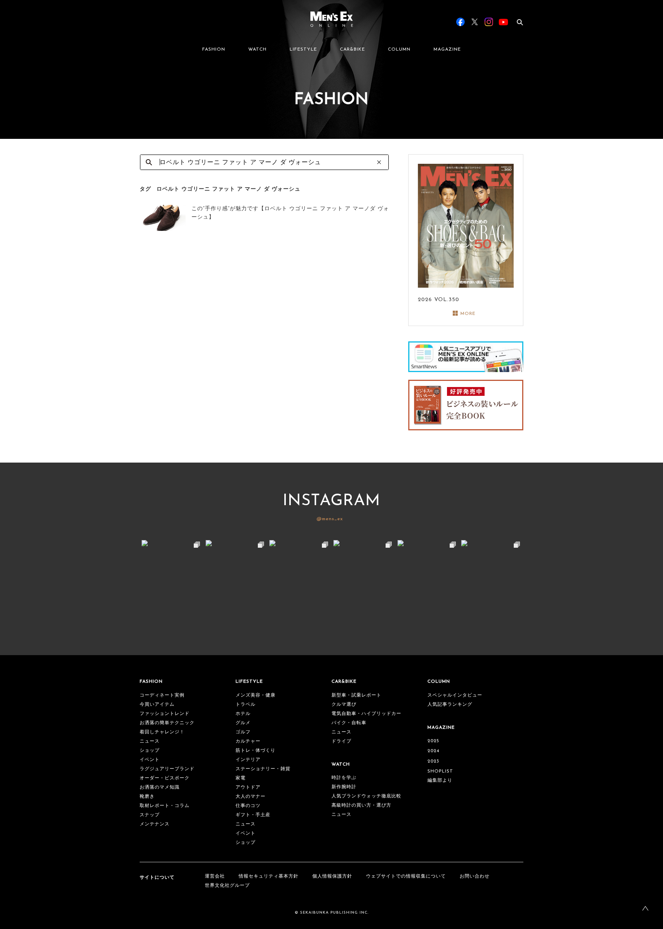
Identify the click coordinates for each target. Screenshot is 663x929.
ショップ (150, 750)
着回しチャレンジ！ (162, 732)
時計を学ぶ (344, 778)
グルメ (243, 723)
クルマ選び (344, 704)
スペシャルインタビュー (454, 695)
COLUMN (399, 49)
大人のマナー (251, 796)
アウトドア (248, 787)
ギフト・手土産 (253, 815)
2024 (433, 751)
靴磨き (147, 796)
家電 (241, 778)
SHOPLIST (440, 771)
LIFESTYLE (303, 49)
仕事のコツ (248, 806)
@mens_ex (330, 519)
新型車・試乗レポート (356, 695)
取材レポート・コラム (165, 806)
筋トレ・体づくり (255, 750)
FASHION (213, 49)
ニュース (150, 741)
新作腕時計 (344, 787)
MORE (467, 313)
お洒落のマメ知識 (160, 787)
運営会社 (215, 876)
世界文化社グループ (227, 885)
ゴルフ (243, 732)
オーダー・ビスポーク (165, 778)
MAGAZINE (447, 49)
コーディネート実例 (162, 695)
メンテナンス (155, 824)
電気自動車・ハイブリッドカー (366, 714)
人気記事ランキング (449, 704)
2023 (433, 761)
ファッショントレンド (165, 714)
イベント (150, 760)
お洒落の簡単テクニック (167, 723)
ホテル (243, 714)
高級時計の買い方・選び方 (361, 805)
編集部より (439, 780)
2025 (433, 741)
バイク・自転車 (349, 723)
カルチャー (248, 741)
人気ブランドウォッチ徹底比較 (366, 796)
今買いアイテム (157, 704)
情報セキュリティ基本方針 (269, 876)
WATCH (257, 49)
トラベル (246, 704)
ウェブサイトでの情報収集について (406, 876)
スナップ (150, 815)
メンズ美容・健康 (255, 695)
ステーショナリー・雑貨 (263, 769)
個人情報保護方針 (332, 876)
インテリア (248, 760)
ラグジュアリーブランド (167, 769)
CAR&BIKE (352, 49)
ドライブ (341, 741)
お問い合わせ (475, 876)
